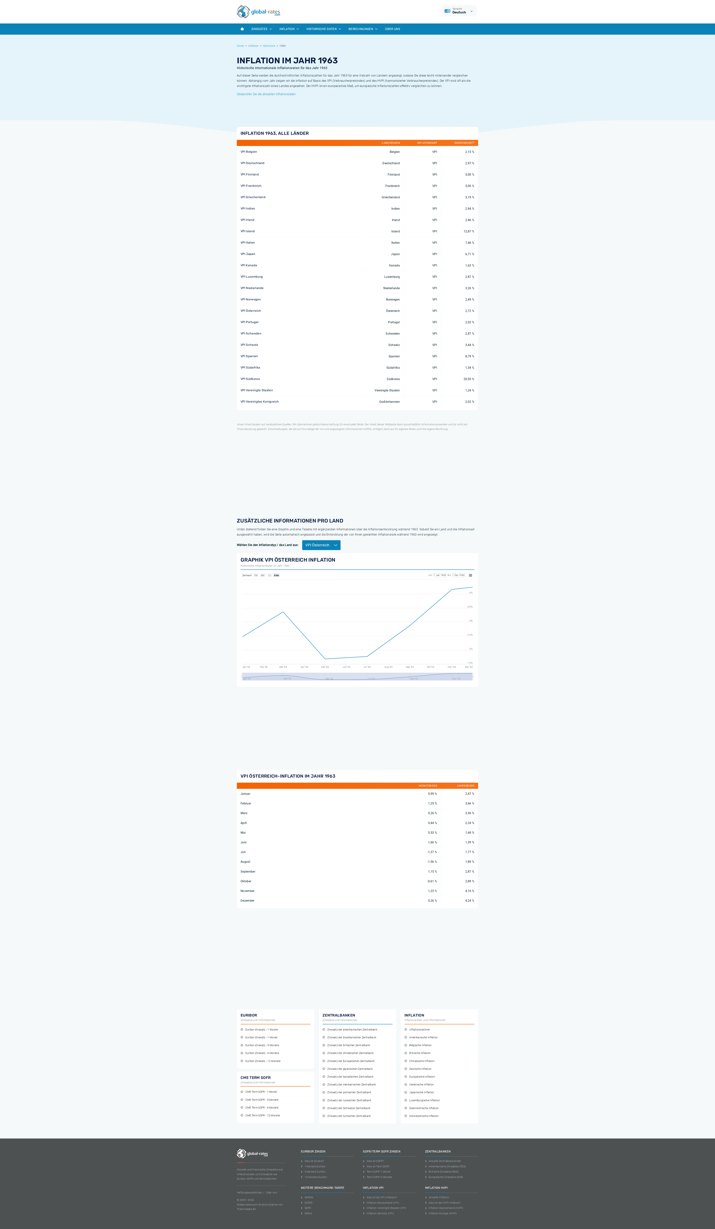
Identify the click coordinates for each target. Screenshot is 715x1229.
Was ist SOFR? (375, 1161)
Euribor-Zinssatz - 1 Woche (261, 1029)
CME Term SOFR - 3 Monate (261, 1099)
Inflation (287, 29)
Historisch (269, 45)
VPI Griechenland (253, 197)
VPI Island (248, 231)
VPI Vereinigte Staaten (257, 390)
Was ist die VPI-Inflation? (382, 1197)
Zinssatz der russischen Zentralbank (349, 1100)
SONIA (308, 1213)
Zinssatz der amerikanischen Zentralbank (352, 1029)
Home (240, 45)
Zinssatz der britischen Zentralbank (348, 1045)
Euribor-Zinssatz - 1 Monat (261, 1037)
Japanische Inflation (421, 1092)
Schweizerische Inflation (424, 1116)
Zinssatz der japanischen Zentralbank (350, 1069)
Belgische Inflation (420, 1045)
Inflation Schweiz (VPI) (380, 1213)
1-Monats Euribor (315, 1166)
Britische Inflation (420, 1053)
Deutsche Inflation (420, 1069)
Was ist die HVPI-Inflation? (445, 1202)
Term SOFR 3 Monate (379, 1177)
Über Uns (392, 29)
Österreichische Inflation (424, 1108)
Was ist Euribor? (314, 1161)
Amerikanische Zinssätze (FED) (447, 1166)
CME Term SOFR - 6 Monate (261, 1107)
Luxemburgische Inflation (424, 1100)
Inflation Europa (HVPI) (443, 1213)
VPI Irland (247, 220)
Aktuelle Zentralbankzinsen (445, 1161)
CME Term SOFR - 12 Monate (262, 1115)
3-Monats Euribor (315, 1171)
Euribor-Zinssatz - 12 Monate (262, 1061)
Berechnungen (361, 29)
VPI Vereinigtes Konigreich (260, 401)
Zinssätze (259, 29)
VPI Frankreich (251, 186)
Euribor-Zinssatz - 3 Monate (262, 1045)
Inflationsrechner (419, 1029)
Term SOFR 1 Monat (378, 1171)
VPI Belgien (249, 151)
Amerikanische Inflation (423, 1037)
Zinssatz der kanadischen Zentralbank (350, 1076)
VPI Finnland (250, 174)
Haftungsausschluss (249, 1192)
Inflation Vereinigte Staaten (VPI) (386, 1207)
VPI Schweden (251, 333)
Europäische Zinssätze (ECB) (446, 1177)
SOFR (308, 1207)
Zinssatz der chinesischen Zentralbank (350, 1053)
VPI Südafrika (250, 367)
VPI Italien (248, 242)
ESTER (308, 1202)
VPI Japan (248, 254)
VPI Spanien (249, 356)
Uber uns (271, 1192)
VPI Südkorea (250, 379)
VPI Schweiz (249, 345)
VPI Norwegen (251, 299)
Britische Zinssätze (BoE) (444, 1171)
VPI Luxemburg (252, 276)
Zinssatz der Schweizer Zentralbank (348, 1108)
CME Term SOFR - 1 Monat (261, 1091)
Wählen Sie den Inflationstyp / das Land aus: (267, 545)
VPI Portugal (249, 322)
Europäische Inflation (422, 1076)
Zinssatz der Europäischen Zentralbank (351, 1061)
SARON (309, 1197)
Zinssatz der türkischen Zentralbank (349, 1116)
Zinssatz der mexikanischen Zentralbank (351, 1084)
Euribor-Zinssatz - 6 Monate (262, 1053)
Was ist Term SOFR (378, 1166)
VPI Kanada (249, 265)
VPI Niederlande (252, 288)
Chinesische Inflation (422, 1061)
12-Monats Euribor (316, 1177)
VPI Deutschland (253, 163)
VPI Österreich (251, 310)
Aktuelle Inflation (439, 1197)
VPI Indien (248, 208)
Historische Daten (321, 29)
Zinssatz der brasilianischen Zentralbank (351, 1037)
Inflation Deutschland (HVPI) (446, 1207)
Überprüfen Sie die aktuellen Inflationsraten (266, 94)
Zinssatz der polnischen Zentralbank (349, 1092)
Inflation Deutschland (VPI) (383, 1202)
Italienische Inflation (421, 1084)
